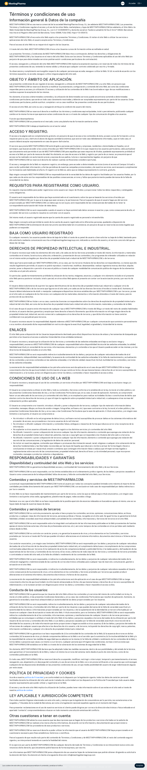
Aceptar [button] (139, 765)
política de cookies (25, 690)
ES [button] (139, 3)
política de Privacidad (34, 677)
